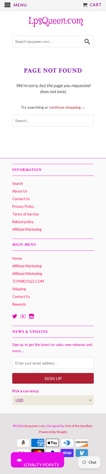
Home (17, 258)
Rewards (19, 304)
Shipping (19, 289)
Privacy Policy (23, 206)
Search (17, 183)
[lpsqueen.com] (53, 21)
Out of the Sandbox (78, 426)
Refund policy (23, 222)
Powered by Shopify (53, 432)
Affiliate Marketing (27, 229)
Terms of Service (25, 214)
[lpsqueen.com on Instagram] (31, 316)
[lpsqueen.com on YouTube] (23, 316)
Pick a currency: (25, 391)
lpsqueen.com (34, 426)
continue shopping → (67, 107)
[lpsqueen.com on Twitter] (14, 316)
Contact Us (21, 199)
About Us (19, 191)
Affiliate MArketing (27, 273)
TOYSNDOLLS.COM (28, 281)
